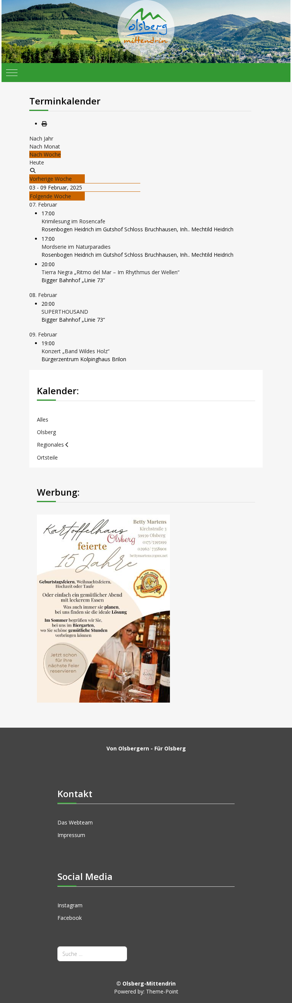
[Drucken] (44, 123)
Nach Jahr (41, 138)
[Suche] (32, 170)
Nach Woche (45, 154)
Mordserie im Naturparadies (76, 246)
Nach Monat (44, 146)
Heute (36, 162)
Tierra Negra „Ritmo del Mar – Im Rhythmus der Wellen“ (110, 272)
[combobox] (92, 953)
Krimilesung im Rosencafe (73, 221)
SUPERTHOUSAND (64, 311)
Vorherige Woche (51, 178)
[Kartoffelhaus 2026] (103, 607)
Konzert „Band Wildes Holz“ (75, 351)
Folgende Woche (50, 196)
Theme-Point (162, 991)
